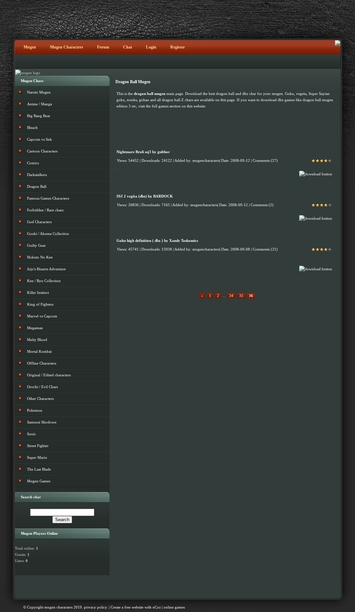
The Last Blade (39, 469)
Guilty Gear (36, 245)
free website (134, 607)
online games (174, 607)
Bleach (32, 127)
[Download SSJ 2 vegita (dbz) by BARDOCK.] (315, 218)
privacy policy (95, 607)
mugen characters (58, 607)
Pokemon (34, 410)
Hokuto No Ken (40, 257)
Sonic (31, 434)
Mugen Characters (66, 47)
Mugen (30, 47)
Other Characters (40, 398)
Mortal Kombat (39, 351)
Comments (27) (265, 161)
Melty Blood (37, 340)
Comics (33, 163)
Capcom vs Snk (39, 139)
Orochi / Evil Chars (42, 387)
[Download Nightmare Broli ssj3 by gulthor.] (315, 174)
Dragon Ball (36, 186)
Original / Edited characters (49, 375)
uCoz (157, 607)
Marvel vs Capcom (42, 316)
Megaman (35, 328)
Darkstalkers (37, 175)
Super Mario (37, 457)
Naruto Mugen (39, 92)
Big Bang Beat (38, 116)
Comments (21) (265, 249)
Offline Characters (41, 363)
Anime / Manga (39, 104)
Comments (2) (262, 205)
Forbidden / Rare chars (45, 210)
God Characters (39, 222)
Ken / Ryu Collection (44, 281)
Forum (103, 47)
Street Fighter (38, 446)
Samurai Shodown (42, 422)
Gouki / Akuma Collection (48, 233)
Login (151, 47)
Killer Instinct (38, 292)
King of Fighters (40, 304)
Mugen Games (38, 481)
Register (177, 47)
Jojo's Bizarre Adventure (46, 269)
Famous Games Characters (48, 198)
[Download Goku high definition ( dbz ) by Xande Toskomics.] (315, 269)
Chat (127, 47)
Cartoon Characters (42, 151)
